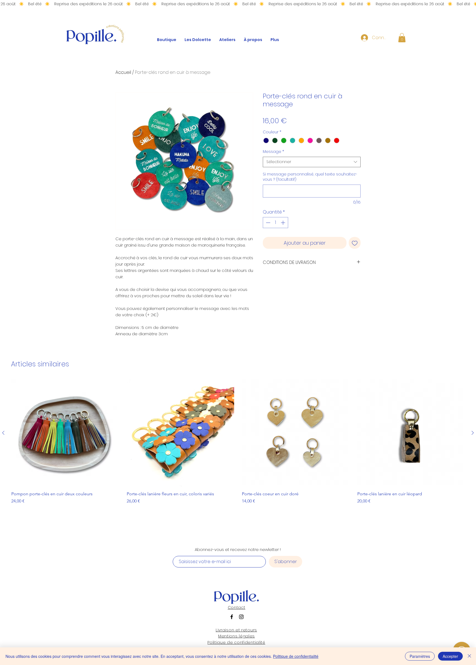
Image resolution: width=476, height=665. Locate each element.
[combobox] (312, 162)
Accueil (123, 72)
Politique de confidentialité (295, 656)
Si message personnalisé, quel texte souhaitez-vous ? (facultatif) (310, 177)
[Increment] (283, 222)
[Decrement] (267, 222)
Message (273, 151)
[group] (238, 447)
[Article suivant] (472, 432)
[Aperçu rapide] (65, 433)
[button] (402, 37)
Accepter (450, 656)
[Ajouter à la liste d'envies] (355, 243)
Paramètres (420, 656)
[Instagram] (241, 617)
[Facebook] (232, 617)
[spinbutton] (275, 222)
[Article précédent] (3, 432)
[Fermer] (469, 656)
